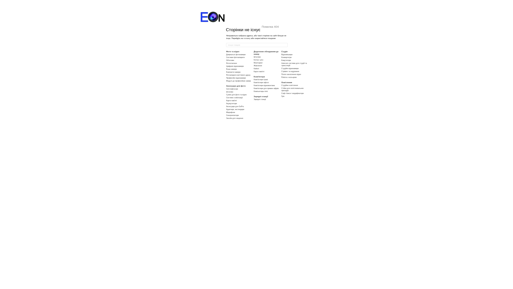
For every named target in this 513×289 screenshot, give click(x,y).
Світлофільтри (232, 89)
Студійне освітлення (289, 85)
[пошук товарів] (285, 45)
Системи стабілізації (234, 98)
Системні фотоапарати (235, 57)
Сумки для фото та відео (236, 95)
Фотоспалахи (231, 63)
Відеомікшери (286, 55)
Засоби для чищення (234, 118)
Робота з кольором (289, 77)
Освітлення (286, 82)
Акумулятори (231, 103)
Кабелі (256, 69)
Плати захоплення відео (291, 74)
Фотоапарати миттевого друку (238, 75)
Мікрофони (230, 112)
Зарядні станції (261, 96)
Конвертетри (286, 57)
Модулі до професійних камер (238, 81)
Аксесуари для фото (236, 86)
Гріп (282, 96)
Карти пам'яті (231, 101)
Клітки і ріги (258, 60)
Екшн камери (231, 69)
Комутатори (286, 60)
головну (247, 38)
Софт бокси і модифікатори (292, 93)
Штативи (229, 92)
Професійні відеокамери (236, 78)
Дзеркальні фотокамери (236, 55)
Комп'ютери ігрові (261, 80)
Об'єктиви (230, 60)
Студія (284, 51)
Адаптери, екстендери (235, 109)
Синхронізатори (232, 115)
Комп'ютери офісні (261, 82)
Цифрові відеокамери (235, 66)
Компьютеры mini (261, 91)
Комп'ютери (259, 77)
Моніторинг (258, 63)
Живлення (258, 66)
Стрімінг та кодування (290, 71)
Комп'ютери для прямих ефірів (266, 88)
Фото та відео (232, 51)
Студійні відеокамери (290, 68)
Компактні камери (233, 72)
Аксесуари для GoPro (235, 106)
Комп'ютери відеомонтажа (264, 85)
